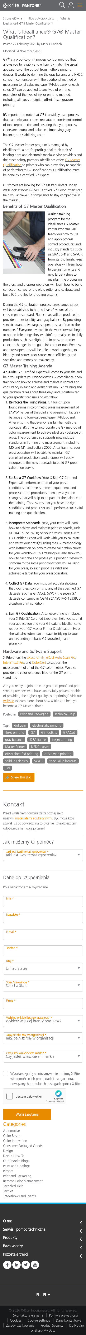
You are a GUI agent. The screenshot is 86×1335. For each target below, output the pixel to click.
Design (8, 1151)
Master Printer (15, 747)
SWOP (38, 761)
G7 (32, 732)
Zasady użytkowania (20, 1325)
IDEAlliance (37, 739)
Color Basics (11, 1136)
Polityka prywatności (63, 1315)
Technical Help (65, 714)
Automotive (11, 1131)
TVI (7, 768)
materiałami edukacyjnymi (33, 818)
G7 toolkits (49, 732)
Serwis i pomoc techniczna (24, 1229)
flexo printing (14, 732)
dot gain (20, 725)
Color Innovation (15, 1141)
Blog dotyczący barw (41, 18)
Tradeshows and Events (19, 1196)
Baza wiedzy (13, 1246)
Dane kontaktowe (68, 1320)
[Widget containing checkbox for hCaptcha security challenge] (34, 1096)
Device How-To (13, 1156)
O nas (7, 1221)
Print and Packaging (34, 714)
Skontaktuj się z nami (28, 1315)
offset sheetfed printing (21, 754)
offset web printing (57, 754)
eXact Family (35, 657)
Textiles (8, 1191)
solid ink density (16, 761)
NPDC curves (40, 747)
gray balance (14, 739)
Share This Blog (18, 777)
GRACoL (69, 732)
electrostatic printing (46, 725)
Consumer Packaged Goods (22, 1146)
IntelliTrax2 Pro (13, 662)
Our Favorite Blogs (16, 1161)
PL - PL (41, 1294)
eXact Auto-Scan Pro (60, 657)
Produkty (10, 1238)
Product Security (51, 1325)
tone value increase (63, 761)
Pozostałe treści (15, 1254)
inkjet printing (62, 739)
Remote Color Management (23, 1181)
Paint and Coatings (16, 1166)
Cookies (16, 1320)
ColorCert (39, 662)
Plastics (8, 1171)
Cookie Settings (39, 1320)
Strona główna (12, 18)
